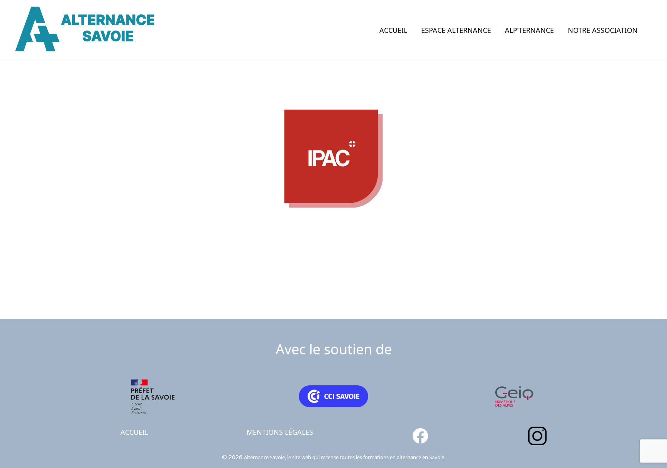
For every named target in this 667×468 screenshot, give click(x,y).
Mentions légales (280, 432)
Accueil (393, 30)
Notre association (603, 30)
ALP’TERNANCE (529, 30)
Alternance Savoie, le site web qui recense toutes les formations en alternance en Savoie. (344, 457)
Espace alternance (456, 30)
